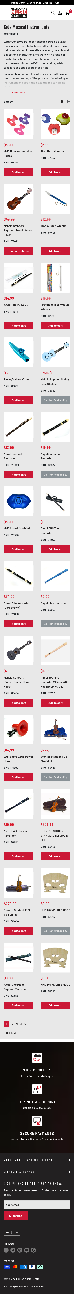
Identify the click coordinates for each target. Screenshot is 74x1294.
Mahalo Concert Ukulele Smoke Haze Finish (16, 682)
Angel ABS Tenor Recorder (51, 531)
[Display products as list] (68, 101)
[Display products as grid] (62, 101)
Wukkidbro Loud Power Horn (18, 759)
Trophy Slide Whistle (53, 225)
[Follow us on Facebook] (6, 1250)
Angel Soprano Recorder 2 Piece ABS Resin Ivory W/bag (54, 682)
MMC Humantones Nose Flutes (18, 154)
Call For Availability (55, 400)
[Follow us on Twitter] (12, 1250)
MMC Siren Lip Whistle (17, 528)
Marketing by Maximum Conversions (24, 1286)
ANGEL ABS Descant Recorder (16, 833)
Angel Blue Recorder (54, 603)
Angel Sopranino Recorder (51, 456)
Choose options (19, 251)
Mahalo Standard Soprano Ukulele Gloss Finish (18, 230)
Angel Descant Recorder (13, 456)
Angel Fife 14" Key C (16, 304)
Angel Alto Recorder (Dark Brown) (16, 605)
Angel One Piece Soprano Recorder (15, 987)
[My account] (60, 13)
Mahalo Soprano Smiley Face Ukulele (55, 382)
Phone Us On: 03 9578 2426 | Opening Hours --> (37, 2)
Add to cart (19, 172)
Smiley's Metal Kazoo (17, 379)
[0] (67, 13)
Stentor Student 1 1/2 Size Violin (54, 759)
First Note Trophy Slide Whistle (55, 307)
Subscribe (15, 1215)
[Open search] (53, 13)
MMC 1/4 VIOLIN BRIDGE (55, 984)
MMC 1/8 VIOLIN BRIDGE (55, 910)
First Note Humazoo (53, 151)
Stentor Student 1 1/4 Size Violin (17, 912)
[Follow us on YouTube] (26, 1250)
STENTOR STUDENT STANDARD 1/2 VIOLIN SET (54, 835)
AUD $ (9, 1232)
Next (19, 1024)
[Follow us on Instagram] (19, 1250)
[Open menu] (5, 13)
